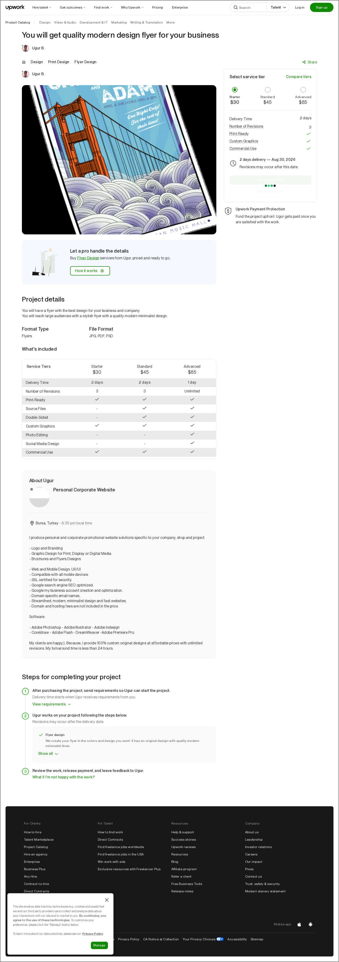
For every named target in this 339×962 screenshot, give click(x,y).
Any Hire (30, 876)
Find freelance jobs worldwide (121, 847)
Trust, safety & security (262, 884)
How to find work (110, 832)
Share (312, 62)
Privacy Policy (129, 939)
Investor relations (258, 847)
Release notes (182, 891)
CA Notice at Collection (161, 939)
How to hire (32, 832)
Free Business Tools (186, 884)
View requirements (49, 704)
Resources (179, 854)
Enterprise (32, 861)
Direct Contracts (36, 891)
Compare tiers (298, 77)
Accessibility (237, 939)
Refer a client (181, 876)
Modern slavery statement (265, 891)
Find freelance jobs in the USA (121, 854)
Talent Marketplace (39, 839)
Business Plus (34, 869)
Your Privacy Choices (203, 939)
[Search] (235, 7)
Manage (99, 945)
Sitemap (257, 939)
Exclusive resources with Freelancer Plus (129, 869)
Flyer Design (88, 258)
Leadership (254, 839)
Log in (299, 7)
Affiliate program (184, 869)
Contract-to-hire (36, 884)
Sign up (321, 7)
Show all (45, 753)
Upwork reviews (183, 847)
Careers (251, 854)
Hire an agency (36, 854)
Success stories (183, 839)
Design (37, 62)
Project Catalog (18, 22)
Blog (174, 861)
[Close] (106, 899)
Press (249, 869)
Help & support (182, 832)
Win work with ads (111, 861)
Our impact (253, 861)
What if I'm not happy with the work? (64, 777)
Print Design (58, 62)
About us (252, 832)
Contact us (253, 876)
